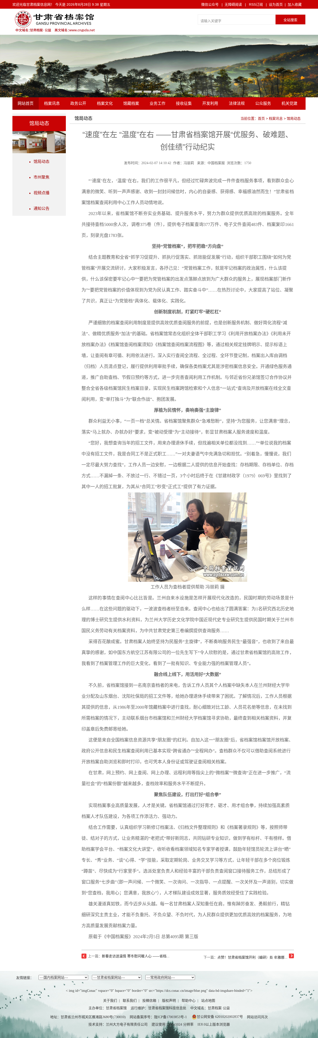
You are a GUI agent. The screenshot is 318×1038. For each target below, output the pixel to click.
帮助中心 (189, 1000)
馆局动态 (40, 161)
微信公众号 (210, 4)
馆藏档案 (131, 103)
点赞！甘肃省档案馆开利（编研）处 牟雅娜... (252, 957)
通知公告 (40, 208)
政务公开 (78, 103)
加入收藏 (295, 4)
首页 (261, 118)
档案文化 (105, 103)
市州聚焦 (40, 177)
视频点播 (40, 193)
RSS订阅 (256, 4)
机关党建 (289, 103)
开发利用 (210, 103)
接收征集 (184, 103)
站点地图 (208, 1000)
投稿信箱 (149, 1000)
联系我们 (130, 1000)
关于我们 (110, 1000)
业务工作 (157, 103)
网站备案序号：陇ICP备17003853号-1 (158, 1017)
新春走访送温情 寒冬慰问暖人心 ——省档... (135, 956)
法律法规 (237, 103)
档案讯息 (52, 103)
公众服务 (263, 103)
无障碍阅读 (233, 4)
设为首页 (276, 4)
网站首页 (26, 103)
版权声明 (169, 1000)
